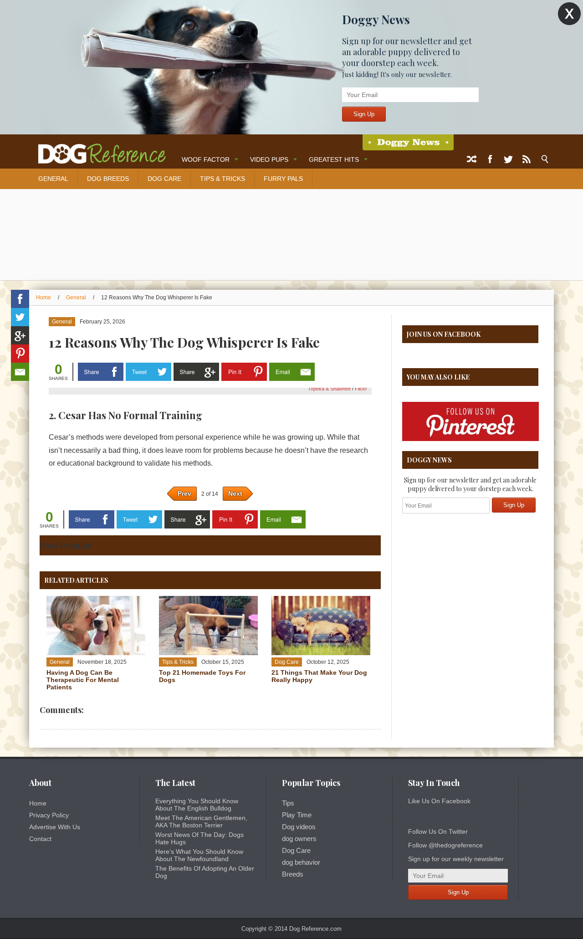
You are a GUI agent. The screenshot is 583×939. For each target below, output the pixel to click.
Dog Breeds (108, 178)
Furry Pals (283, 178)
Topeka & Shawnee (330, 388)
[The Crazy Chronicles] (408, 142)
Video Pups (269, 159)
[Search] (545, 159)
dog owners (299, 838)
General (53, 178)
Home (43, 297)
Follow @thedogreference (445, 845)
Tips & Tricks (222, 178)
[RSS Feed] (526, 159)
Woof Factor (206, 159)
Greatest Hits (334, 159)
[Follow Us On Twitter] (508, 159)
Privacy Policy (49, 815)
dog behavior (301, 862)
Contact (40, 838)
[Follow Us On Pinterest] (470, 439)
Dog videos (299, 827)
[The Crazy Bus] (97, 149)
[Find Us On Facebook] (490, 159)
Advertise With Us (54, 827)
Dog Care (164, 178)
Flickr (361, 388)
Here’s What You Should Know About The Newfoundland (199, 855)
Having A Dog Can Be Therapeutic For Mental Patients (82, 680)
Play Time (297, 815)
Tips (288, 803)
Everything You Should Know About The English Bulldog (196, 804)
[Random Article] (472, 159)
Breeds (292, 874)
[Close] (569, 14)
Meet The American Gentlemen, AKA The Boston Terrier (201, 821)
